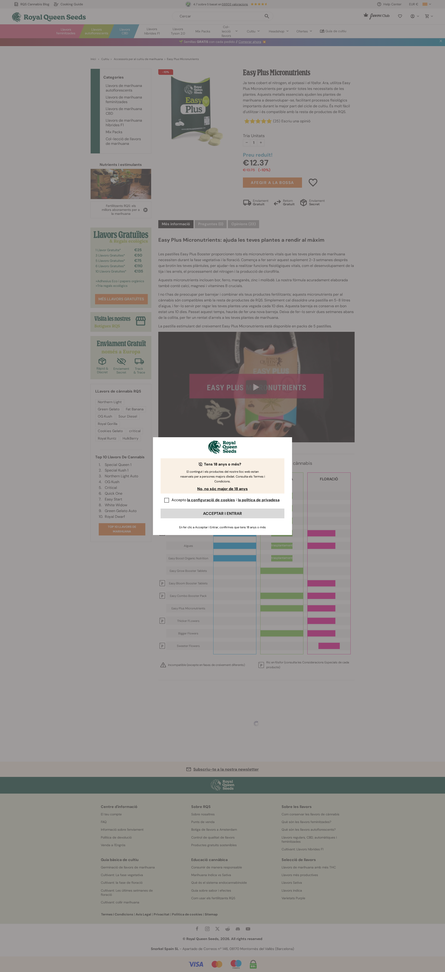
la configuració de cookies (211, 499)
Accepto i (226, 499)
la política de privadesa (259, 499)
